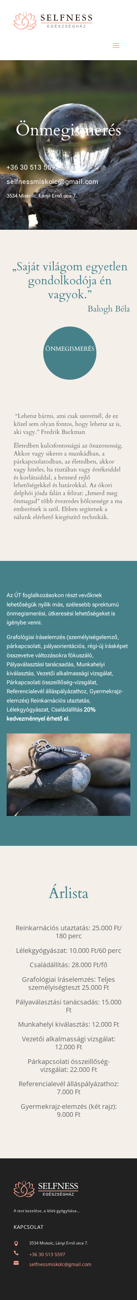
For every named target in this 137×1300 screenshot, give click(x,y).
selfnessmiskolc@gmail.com (52, 182)
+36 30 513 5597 (33, 167)
